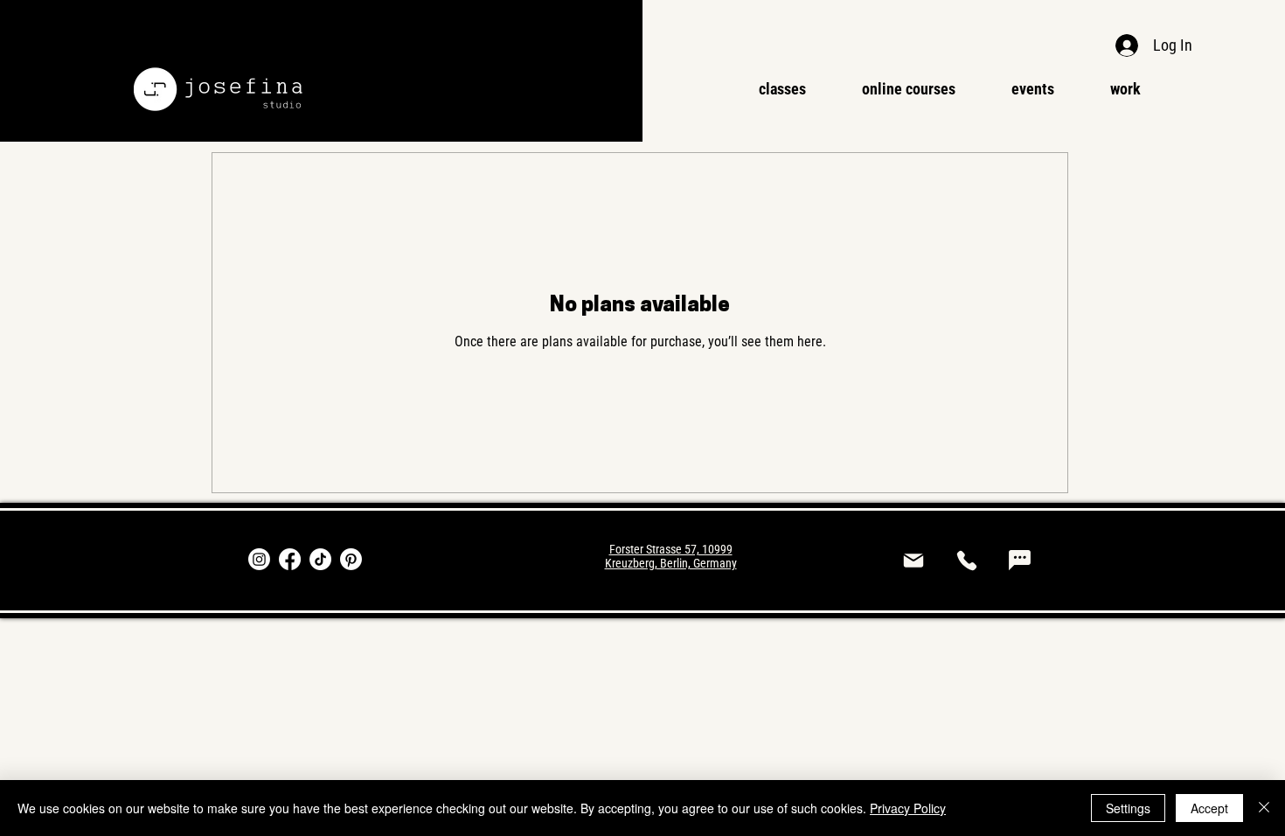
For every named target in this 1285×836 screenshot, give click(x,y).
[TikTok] (320, 559)
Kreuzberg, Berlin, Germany (671, 563)
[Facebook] (290, 559)
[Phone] (966, 560)
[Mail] (913, 560)
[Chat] (1019, 560)
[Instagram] (259, 559)
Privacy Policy (908, 808)
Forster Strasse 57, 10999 (671, 549)
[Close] (1264, 808)
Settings (1128, 808)
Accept (1209, 808)
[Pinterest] (351, 559)
